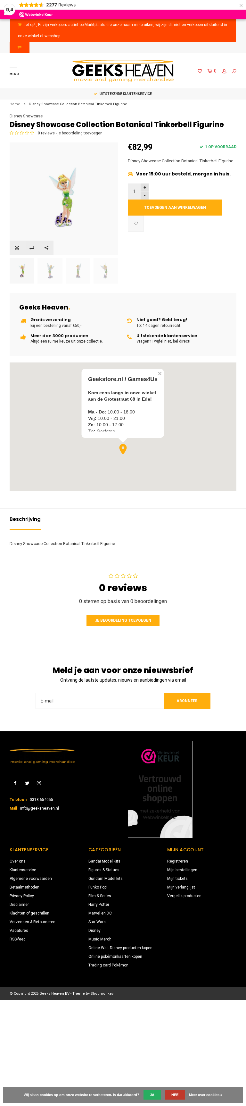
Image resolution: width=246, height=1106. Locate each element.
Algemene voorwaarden (31, 878)
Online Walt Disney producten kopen (120, 948)
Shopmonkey (102, 993)
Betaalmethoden (24, 887)
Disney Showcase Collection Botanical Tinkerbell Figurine (78, 104)
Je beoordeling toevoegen (123, 620)
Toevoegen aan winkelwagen (175, 207)
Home (15, 104)
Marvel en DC (100, 913)
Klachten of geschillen (29, 913)
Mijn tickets (177, 878)
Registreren (177, 861)
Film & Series (99, 896)
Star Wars (97, 922)
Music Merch (99, 939)
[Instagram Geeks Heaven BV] (39, 783)
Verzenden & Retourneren (32, 922)
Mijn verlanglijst (181, 887)
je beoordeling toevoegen (80, 133)
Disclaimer (19, 904)
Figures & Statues (103, 870)
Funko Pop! (97, 887)
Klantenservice (23, 870)
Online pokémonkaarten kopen (115, 956)
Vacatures (19, 930)
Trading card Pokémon (108, 965)
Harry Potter (98, 904)
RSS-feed (18, 939)
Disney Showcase (26, 116)
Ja (152, 1095)
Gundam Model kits (105, 878)
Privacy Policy (22, 896)
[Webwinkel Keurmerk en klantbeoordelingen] (160, 789)
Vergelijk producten (184, 896)
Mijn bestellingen (182, 870)
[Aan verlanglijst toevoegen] (136, 224)
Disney (94, 930)
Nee (174, 1095)
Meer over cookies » (205, 1095)
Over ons (18, 861)
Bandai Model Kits (104, 861)
